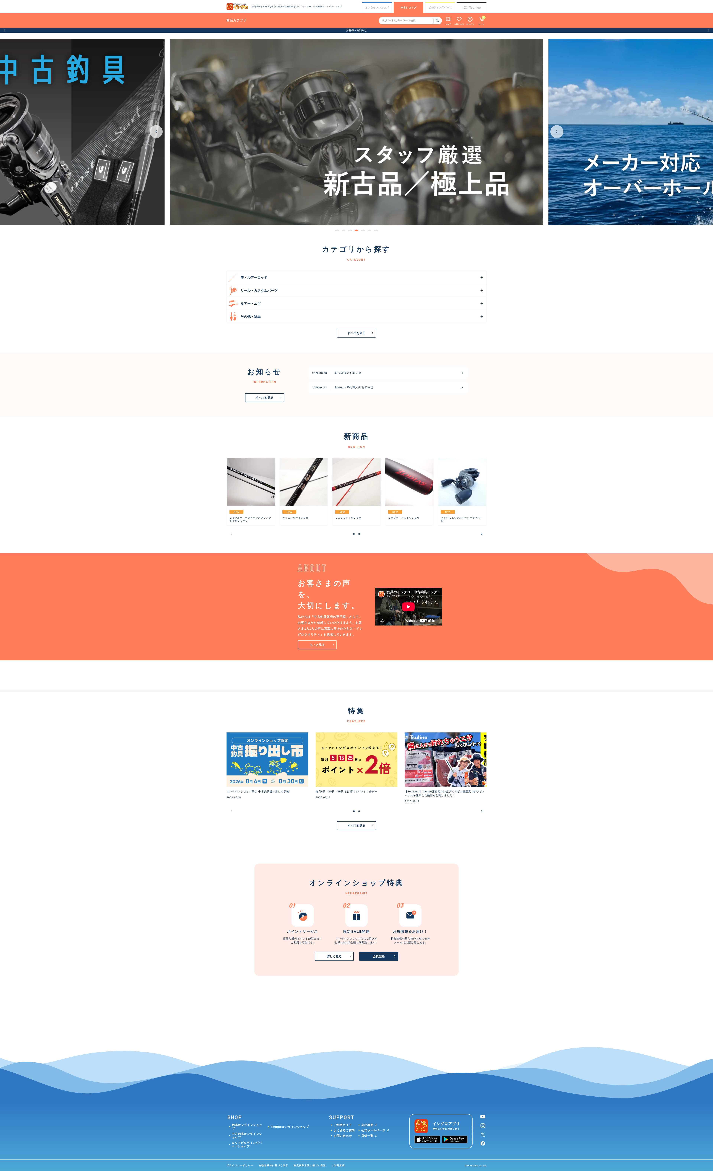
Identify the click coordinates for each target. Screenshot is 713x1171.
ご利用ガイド (343, 1124)
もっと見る (317, 644)
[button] (4, 30)
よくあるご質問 (344, 1130)
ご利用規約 (338, 1165)
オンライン (377, 7)
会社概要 (367, 1124)
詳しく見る (334, 956)
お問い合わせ (343, 1135)
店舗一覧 (367, 1135)
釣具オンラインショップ (247, 1126)
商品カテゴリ (237, 20)
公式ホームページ (373, 1130)
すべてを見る (357, 333)
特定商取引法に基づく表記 (310, 1165)
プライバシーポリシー (240, 1165)
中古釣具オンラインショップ (247, 1135)
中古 (408, 7)
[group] (356, 132)
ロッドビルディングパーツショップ (247, 1144)
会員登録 (379, 956)
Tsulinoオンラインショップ (290, 1126)
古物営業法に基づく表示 (273, 1165)
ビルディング (440, 7)
